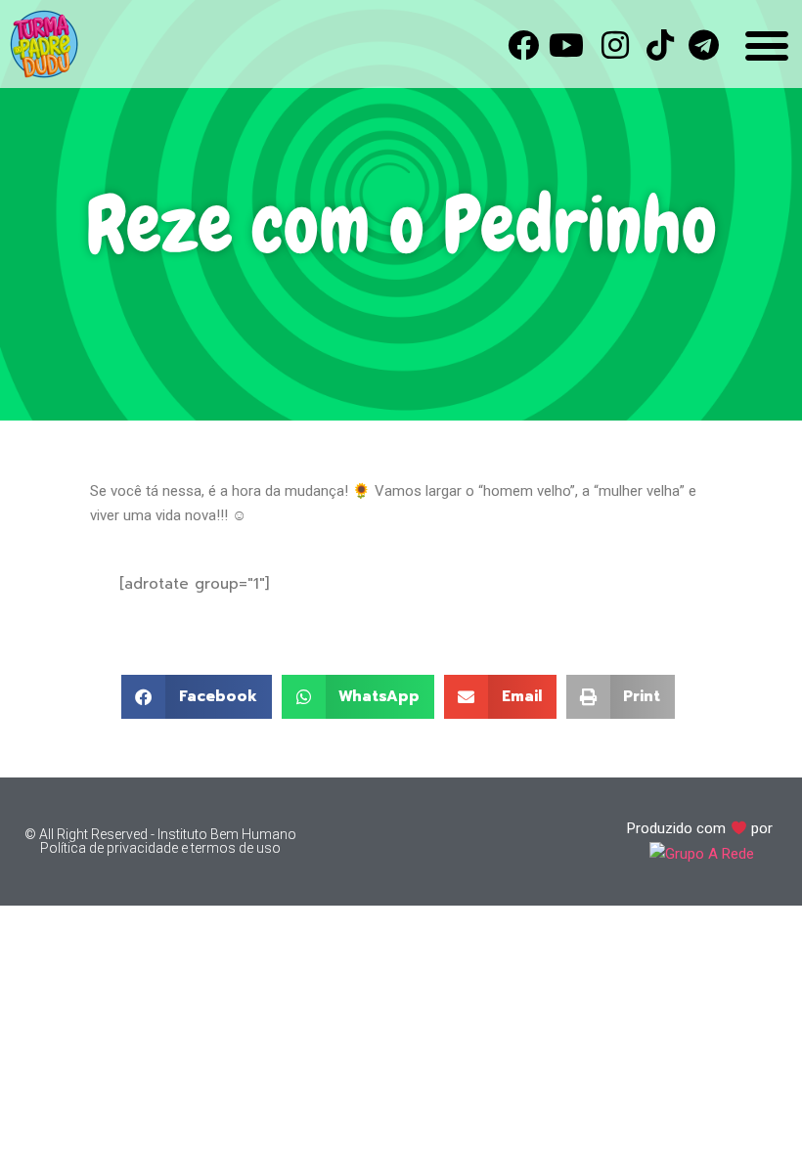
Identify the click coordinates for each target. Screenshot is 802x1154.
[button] (196, 697)
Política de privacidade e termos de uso (160, 848)
